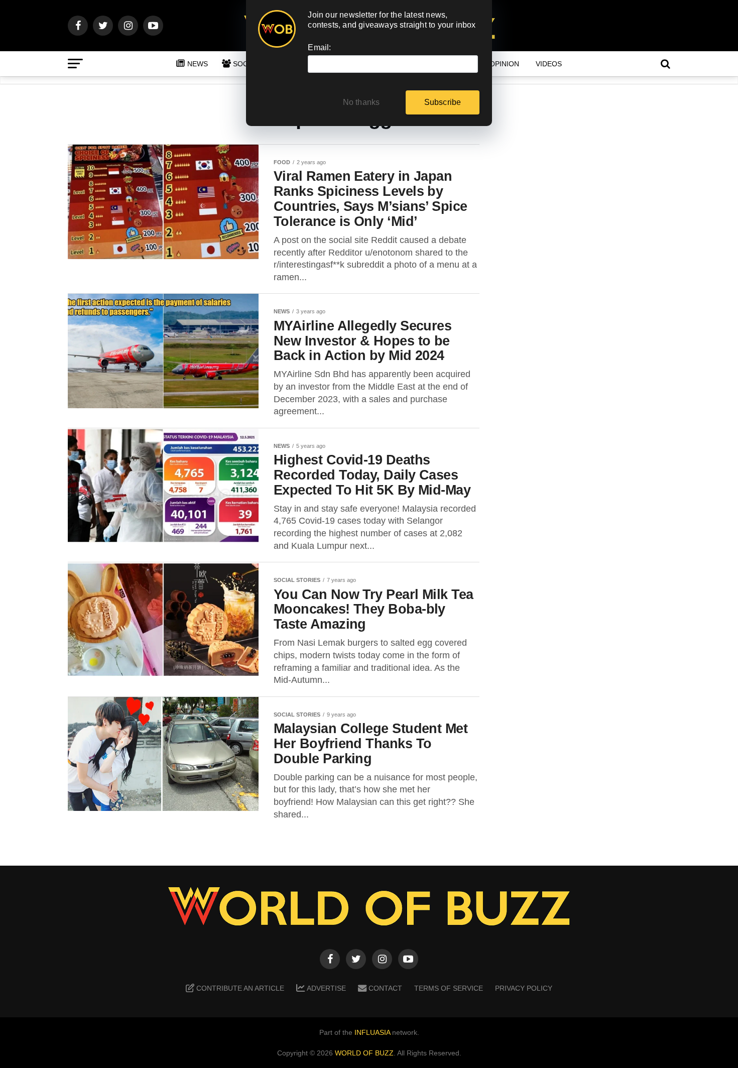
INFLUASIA (372, 1032)
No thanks (361, 102)
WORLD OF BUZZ (364, 1053)
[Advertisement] (590, 301)
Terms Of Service (448, 988)
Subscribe (442, 102)
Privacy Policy (523, 988)
